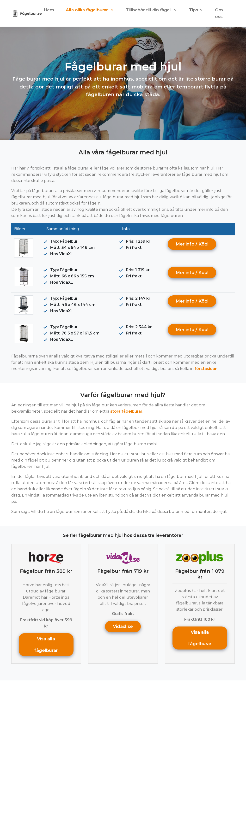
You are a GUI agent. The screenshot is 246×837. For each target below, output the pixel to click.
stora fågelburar (126, 411)
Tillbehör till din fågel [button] (149, 9)
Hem (49, 9)
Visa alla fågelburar (46, 644)
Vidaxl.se (123, 626)
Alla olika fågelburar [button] (87, 9)
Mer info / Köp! (192, 244)
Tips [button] (193, 9)
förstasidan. (206, 368)
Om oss (219, 13)
